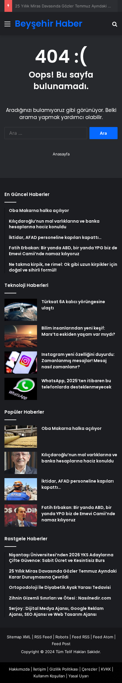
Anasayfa (61, 154)
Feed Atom (103, 636)
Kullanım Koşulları (49, 676)
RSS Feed (43, 636)
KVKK (106, 669)
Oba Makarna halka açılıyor (71, 428)
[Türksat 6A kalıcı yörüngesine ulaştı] (20, 310)
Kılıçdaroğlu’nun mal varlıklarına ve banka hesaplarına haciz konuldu (79, 458)
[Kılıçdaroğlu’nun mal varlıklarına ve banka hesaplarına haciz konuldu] (20, 463)
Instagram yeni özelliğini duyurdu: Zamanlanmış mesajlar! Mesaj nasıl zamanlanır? (78, 360)
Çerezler (89, 669)
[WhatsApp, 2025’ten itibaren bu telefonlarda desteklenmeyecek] (20, 389)
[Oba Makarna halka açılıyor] (20, 436)
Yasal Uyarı (78, 676)
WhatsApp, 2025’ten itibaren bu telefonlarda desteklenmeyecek (76, 384)
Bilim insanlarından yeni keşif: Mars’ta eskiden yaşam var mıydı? (78, 331)
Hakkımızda (19, 669)
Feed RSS (80, 636)
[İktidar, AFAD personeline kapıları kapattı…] (20, 489)
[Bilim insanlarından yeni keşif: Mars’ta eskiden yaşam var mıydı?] (20, 336)
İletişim (39, 669)
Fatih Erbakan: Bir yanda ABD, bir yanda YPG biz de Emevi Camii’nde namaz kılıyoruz (78, 513)
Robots (61, 636)
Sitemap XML (19, 636)
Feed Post (61, 643)
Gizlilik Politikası (63, 669)
